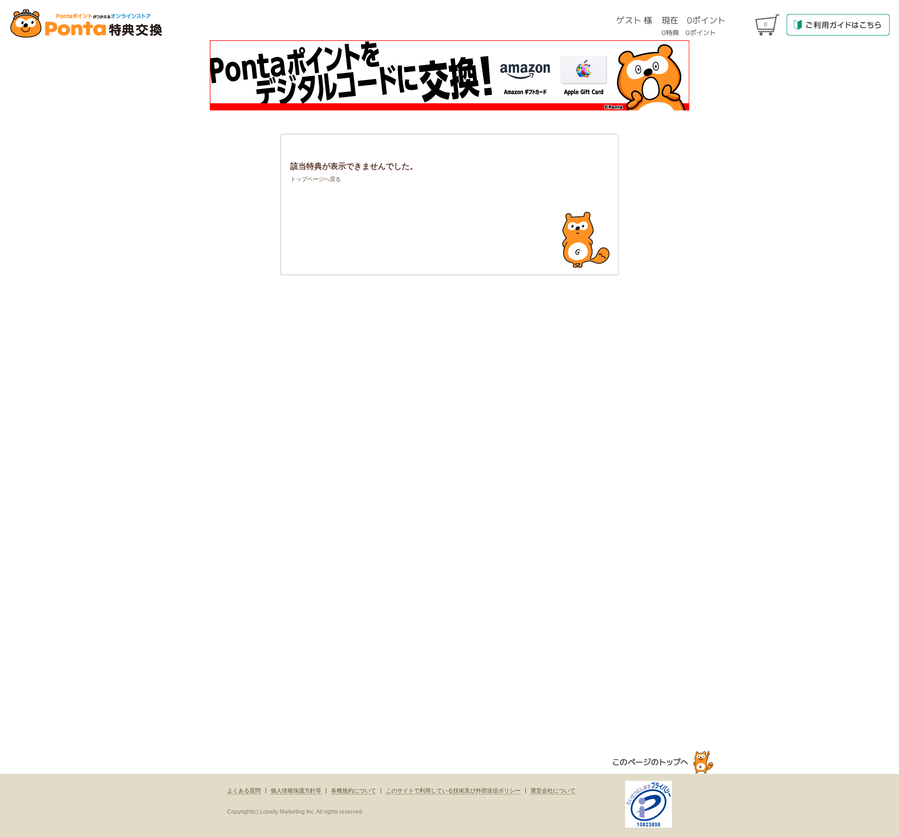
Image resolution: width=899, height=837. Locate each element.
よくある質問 (244, 790)
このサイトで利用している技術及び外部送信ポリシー (453, 790)
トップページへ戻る (315, 179)
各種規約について (353, 790)
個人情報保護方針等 (296, 790)
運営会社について (553, 790)
